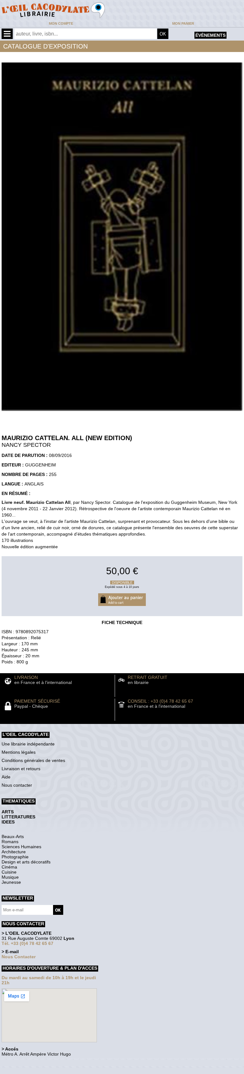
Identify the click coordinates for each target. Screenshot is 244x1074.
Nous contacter (17, 785)
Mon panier (183, 23)
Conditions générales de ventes (33, 760)
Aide (6, 776)
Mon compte (61, 23)
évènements (210, 35)
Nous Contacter (19, 956)
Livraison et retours (21, 768)
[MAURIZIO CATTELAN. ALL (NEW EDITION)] (122, 412)
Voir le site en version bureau (35, 1062)
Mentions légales (19, 752)
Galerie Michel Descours (30, 1070)
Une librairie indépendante (28, 743)
